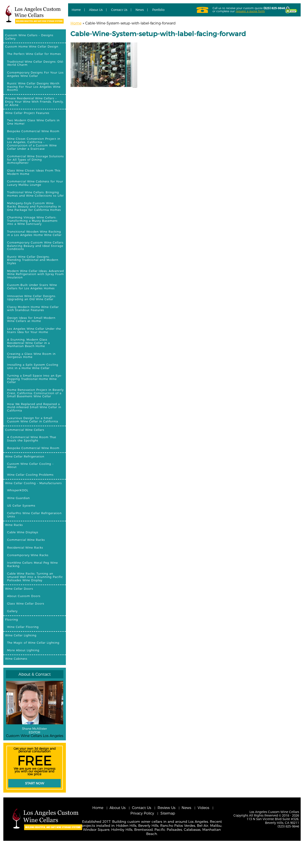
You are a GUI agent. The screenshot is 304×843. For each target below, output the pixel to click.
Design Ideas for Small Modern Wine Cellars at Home (31, 319)
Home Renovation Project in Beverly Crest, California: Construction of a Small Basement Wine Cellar (35, 393)
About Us (96, 10)
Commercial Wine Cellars (24, 429)
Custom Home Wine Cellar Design (31, 46)
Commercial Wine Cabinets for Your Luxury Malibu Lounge (35, 183)
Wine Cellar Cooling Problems (30, 474)
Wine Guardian (18, 498)
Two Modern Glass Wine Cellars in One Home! (33, 122)
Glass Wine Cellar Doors (25, 603)
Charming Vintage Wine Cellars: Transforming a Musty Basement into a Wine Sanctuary (32, 221)
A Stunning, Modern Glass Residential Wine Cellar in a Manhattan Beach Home (28, 343)
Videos (203, 807)
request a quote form (250, 11)
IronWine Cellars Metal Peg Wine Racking (32, 564)
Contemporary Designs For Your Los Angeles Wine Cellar (35, 74)
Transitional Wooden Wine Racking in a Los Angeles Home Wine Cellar (34, 233)
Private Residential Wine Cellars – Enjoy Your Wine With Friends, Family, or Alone (34, 102)
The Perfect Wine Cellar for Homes (34, 54)
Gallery (12, 611)
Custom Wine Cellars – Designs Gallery (29, 37)
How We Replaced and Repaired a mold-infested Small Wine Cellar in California (34, 407)
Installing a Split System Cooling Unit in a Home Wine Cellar (32, 366)
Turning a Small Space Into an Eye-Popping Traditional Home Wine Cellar (34, 379)
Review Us (166, 807)
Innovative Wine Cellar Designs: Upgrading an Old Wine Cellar (31, 297)
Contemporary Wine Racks (28, 555)
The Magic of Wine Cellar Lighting (33, 642)
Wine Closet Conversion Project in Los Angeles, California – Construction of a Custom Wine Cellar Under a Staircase (33, 143)
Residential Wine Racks (25, 547)
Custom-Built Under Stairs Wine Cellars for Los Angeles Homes (32, 286)
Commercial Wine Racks (26, 539)
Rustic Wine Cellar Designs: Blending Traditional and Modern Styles (32, 260)
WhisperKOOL (17, 490)
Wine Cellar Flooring (23, 627)
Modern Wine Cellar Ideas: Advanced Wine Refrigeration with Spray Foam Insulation (35, 274)
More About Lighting (23, 650)
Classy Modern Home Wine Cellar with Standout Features (33, 308)
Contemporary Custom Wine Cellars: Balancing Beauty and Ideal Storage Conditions (35, 246)
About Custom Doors (24, 596)
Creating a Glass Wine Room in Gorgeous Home (31, 355)
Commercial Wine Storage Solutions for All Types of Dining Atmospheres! (35, 160)
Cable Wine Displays (22, 532)
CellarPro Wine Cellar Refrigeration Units (34, 514)
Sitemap (167, 813)
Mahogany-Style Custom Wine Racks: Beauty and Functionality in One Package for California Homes (34, 207)
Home (76, 10)
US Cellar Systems (21, 505)
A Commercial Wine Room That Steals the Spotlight (31, 438)
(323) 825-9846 (274, 8)
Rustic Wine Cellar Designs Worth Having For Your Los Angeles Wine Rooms (34, 87)
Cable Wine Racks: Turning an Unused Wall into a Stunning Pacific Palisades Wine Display (35, 577)
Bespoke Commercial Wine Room (33, 131)
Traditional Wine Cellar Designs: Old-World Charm (35, 63)
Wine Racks (14, 525)
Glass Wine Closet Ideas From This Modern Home (34, 172)
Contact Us (119, 10)
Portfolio (158, 10)
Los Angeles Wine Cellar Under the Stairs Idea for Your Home (34, 330)
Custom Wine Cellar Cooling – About (30, 465)
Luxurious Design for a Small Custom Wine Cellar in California (32, 419)
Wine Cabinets (16, 658)
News (140, 10)
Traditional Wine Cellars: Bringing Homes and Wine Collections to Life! (35, 194)
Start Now (34, 783)
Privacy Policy (142, 813)
